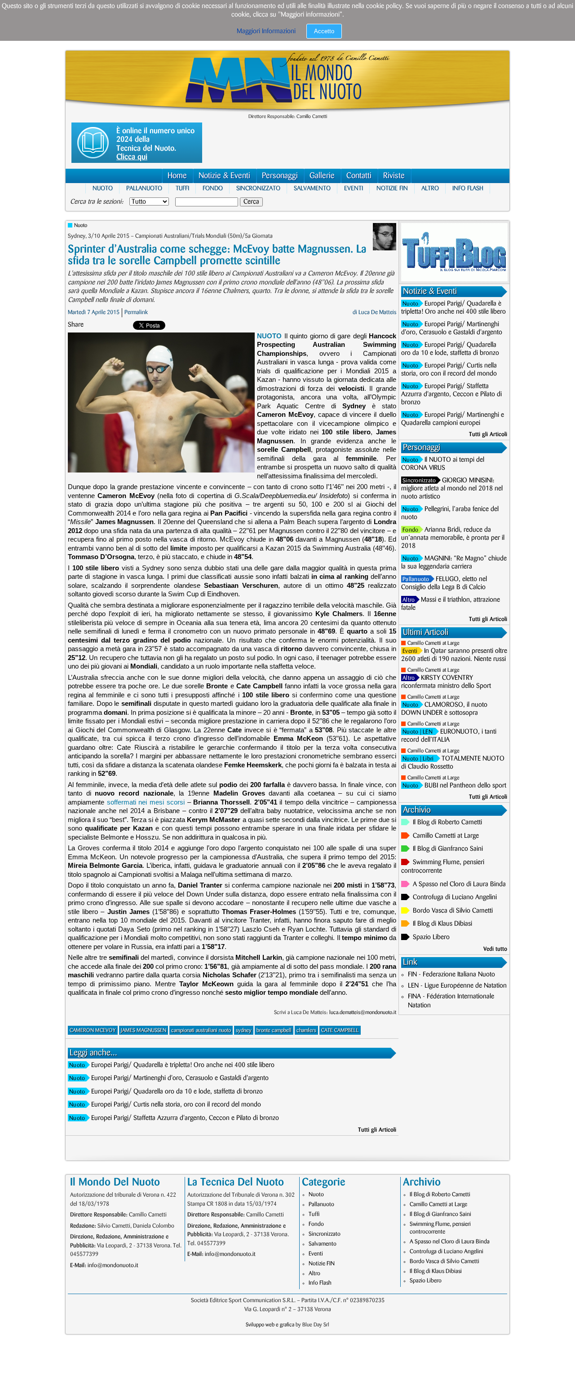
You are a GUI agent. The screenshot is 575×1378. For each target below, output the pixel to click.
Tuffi (182, 188)
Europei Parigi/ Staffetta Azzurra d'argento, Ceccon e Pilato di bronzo (185, 1118)
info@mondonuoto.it (113, 1265)
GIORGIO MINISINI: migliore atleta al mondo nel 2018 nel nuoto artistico (452, 488)
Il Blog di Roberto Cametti (447, 822)
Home (177, 175)
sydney (244, 1030)
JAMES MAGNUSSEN (143, 1030)
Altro (430, 188)
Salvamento (312, 188)
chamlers (306, 1030)
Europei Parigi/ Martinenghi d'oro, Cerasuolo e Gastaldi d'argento (180, 1078)
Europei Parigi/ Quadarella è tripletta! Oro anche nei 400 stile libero (182, 1065)
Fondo (213, 188)
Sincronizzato (258, 188)
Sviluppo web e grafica (270, 1324)
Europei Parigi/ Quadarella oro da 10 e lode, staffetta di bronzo (177, 1092)
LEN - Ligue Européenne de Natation (457, 986)
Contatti (359, 175)
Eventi (353, 188)
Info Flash (467, 188)
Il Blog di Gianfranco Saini (448, 849)
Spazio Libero (431, 937)
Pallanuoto (144, 188)
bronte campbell (274, 1030)
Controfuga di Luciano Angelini (455, 897)
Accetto (324, 31)
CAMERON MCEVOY (93, 1030)
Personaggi (280, 175)
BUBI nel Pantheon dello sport (465, 786)
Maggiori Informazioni (266, 31)
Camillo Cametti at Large (433, 643)
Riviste (394, 175)
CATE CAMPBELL (340, 1030)
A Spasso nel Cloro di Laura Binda (459, 884)
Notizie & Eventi (224, 175)
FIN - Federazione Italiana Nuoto (451, 974)
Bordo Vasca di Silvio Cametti (453, 911)
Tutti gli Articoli (377, 1130)
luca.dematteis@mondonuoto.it (362, 1012)
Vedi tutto (495, 949)
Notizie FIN (392, 188)
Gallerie (322, 175)
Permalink (136, 312)
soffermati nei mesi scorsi (146, 802)
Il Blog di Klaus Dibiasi (442, 924)
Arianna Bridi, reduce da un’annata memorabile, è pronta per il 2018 (452, 538)
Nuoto (103, 188)
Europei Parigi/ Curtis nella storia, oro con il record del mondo (176, 1105)
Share (76, 325)
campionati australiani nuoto (201, 1030)
